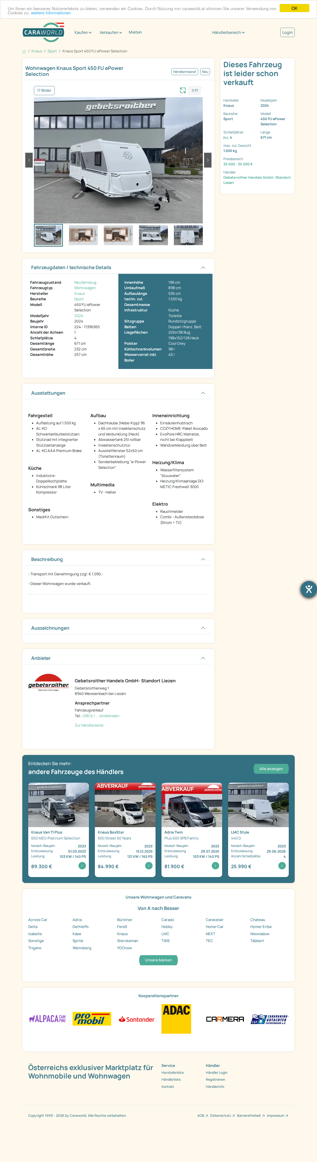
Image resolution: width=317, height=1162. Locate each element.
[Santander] (136, 1018)
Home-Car (215, 926)
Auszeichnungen (50, 628)
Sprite (78, 940)
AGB (200, 1115)
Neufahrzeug (85, 282)
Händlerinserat (184, 71)
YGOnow (124, 947)
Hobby (167, 926)
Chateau (257, 919)
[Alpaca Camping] (47, 1018)
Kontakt (167, 1086)
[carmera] (225, 1018)
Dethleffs (81, 926)
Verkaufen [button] (109, 32)
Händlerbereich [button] (226, 32)
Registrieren (215, 1079)
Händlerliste (171, 1079)
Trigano (34, 947)
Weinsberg (82, 947)
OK (294, 8)
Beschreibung (47, 559)
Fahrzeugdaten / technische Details (71, 267)
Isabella (35, 933)
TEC (209, 940)
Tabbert (257, 940)
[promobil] (92, 1018)
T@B (165, 940)
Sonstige (36, 940)
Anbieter (41, 658)
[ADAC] (176, 1018)
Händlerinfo (215, 1086)
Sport (79, 298)
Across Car (37, 919)
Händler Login (216, 1072)
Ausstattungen (48, 393)
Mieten (135, 32)
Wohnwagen (85, 287)
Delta (32, 926)
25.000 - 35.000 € (238, 164)
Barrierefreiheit (249, 1115)
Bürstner (124, 919)
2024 (78, 315)
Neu (205, 71)
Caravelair (215, 919)
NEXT (210, 933)
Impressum (275, 1115)
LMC (165, 933)
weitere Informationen (51, 12)
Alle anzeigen (271, 768)
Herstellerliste (172, 1072)
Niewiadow (259, 933)
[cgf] (269, 1018)
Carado (167, 919)
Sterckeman (127, 940)
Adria (77, 919)
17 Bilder (44, 90)
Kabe (77, 933)
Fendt (122, 926)
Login (287, 32)
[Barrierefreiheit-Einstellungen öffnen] (309, 589)
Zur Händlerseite (89, 725)
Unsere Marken (158, 960)
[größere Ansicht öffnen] (183, 89)
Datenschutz (220, 1115)
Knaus (79, 293)
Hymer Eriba (260, 926)
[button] (29, 160)
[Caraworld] (43, 32)
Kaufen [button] (81, 32)
